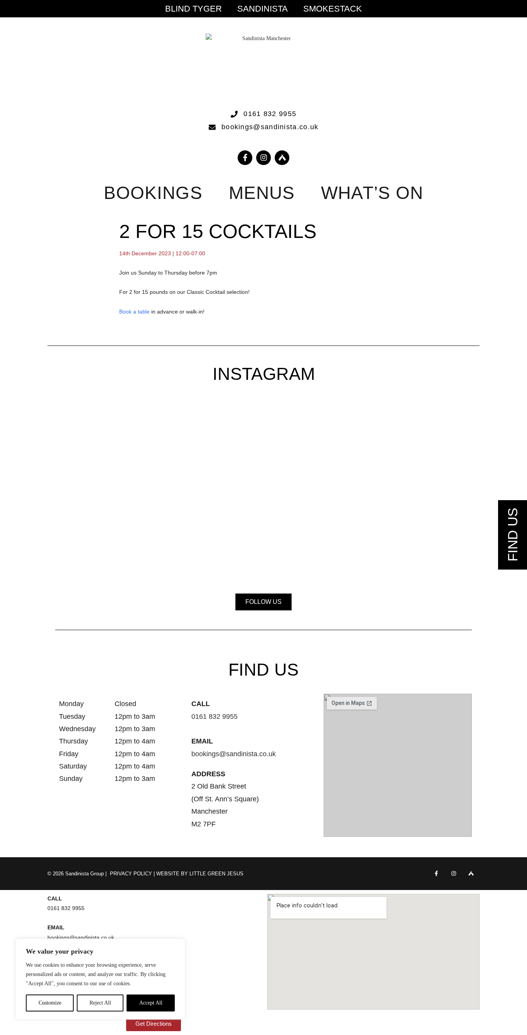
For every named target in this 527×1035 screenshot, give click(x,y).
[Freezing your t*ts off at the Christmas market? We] (95, 446)
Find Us (512, 535)
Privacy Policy (131, 874)
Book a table (134, 311)
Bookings (153, 192)
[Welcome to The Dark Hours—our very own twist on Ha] (263, 456)
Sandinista (262, 9)
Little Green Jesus (216, 874)
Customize (50, 1003)
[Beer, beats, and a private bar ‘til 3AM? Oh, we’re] (179, 490)
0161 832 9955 (214, 716)
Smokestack (332, 9)
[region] (100, 979)
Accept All (150, 1003)
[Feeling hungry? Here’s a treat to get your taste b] (347, 480)
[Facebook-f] (245, 157)
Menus (262, 192)
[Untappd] (471, 873)
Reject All (100, 1003)
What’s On (372, 192)
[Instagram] (263, 157)
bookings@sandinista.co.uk (233, 754)
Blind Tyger (193, 9)
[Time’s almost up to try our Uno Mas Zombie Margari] (432, 471)
